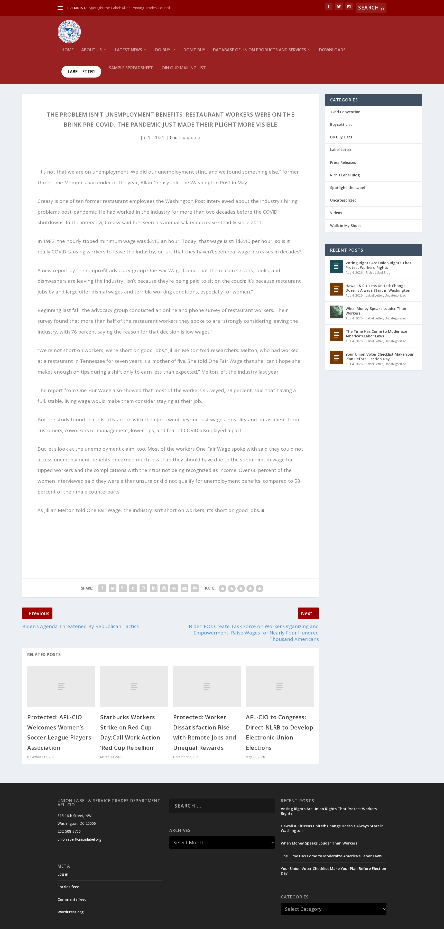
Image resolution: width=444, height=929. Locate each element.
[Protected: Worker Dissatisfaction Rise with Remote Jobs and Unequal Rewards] (207, 686)
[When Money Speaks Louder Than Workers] (336, 312)
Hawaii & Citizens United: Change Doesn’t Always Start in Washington (378, 288)
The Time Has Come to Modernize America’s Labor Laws (376, 333)
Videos (336, 212)
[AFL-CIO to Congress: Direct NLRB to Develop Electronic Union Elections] (280, 686)
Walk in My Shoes (345, 225)
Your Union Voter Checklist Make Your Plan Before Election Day (380, 356)
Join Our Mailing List (183, 68)
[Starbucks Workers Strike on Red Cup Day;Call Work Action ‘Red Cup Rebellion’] (134, 686)
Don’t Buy (194, 50)
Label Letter (81, 71)
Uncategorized (343, 200)
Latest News (128, 50)
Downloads (332, 50)
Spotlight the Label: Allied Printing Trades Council (129, 7)
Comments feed (72, 899)
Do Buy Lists (341, 137)
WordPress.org (71, 911)
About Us (91, 50)
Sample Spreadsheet (131, 68)
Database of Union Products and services (259, 50)
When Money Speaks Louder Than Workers (376, 311)
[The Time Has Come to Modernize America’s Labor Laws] (336, 334)
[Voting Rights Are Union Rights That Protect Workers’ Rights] (336, 266)
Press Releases (343, 162)
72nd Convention (345, 111)
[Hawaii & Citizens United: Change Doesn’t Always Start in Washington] (336, 289)
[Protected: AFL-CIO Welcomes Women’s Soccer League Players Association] (61, 686)
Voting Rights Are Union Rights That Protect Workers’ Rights (378, 265)
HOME (67, 50)
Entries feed (68, 886)
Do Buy (162, 50)
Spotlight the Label (347, 187)
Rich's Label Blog (345, 175)
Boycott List (341, 124)
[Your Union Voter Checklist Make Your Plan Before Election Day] (336, 357)
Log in (63, 874)
